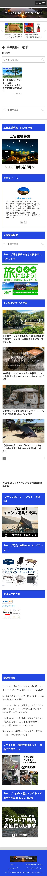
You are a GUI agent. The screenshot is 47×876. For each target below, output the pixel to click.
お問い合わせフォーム (34, 864)
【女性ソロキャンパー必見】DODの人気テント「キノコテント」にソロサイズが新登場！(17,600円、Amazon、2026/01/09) (22, 722)
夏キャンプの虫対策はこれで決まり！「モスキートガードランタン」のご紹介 (22, 733)
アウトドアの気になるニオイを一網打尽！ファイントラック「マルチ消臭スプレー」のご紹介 (22, 688)
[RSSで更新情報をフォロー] (25, 222)
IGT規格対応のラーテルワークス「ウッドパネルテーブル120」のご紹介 (23, 697)
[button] (42, 59)
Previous (2, 31)
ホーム (12, 864)
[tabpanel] (13, 30)
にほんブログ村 (8, 606)
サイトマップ (13, 868)
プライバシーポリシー (34, 868)
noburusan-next (23, 198)
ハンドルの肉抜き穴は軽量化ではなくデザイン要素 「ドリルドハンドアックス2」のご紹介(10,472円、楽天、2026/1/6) (22, 709)
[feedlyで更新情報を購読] (21, 222)
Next (45, 31)
